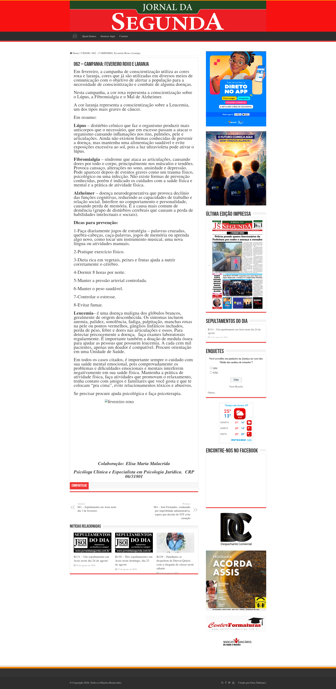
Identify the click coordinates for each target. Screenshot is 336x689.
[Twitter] (229, 682)
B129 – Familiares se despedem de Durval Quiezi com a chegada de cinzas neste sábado (175, 562)
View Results (236, 386)
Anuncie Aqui (107, 36)
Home (75, 36)
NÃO (215, 372)
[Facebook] (226, 682)
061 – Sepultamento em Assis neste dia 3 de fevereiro (97, 507)
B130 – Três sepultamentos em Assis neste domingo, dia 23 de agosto (133, 560)
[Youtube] (233, 682)
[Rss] (222, 682)
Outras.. (212, 392)
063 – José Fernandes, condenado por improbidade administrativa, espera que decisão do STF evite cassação (172, 511)
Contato (123, 36)
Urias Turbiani (257, 682)
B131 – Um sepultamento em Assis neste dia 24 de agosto (91, 558)
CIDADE (85, 53)
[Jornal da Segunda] (168, 16)
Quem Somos (89, 36)
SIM (215, 368)
